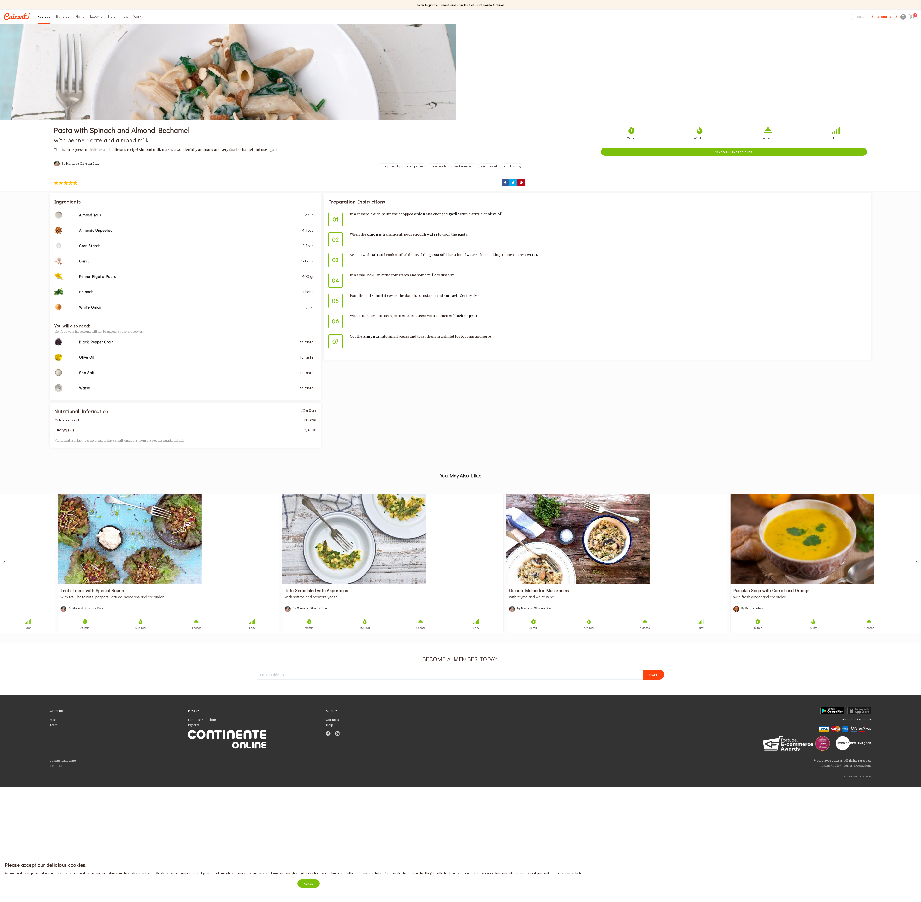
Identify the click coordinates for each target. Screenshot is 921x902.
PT (52, 766)
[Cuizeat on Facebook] (328, 734)
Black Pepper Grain (96, 341)
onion (419, 213)
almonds (371, 336)
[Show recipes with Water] (58, 387)
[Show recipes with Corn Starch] (58, 245)
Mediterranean (464, 166)
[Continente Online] (253, 734)
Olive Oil (86, 357)
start (653, 674)
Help (112, 16)
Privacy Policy (831, 765)
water (432, 234)
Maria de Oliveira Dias (82, 163)
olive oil (495, 213)
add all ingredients (733, 152)
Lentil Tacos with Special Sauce (47, 590)
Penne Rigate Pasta (98, 276)
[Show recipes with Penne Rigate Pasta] (58, 275)
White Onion (90, 306)
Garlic (84, 260)
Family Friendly (389, 166)
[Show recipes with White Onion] (58, 306)
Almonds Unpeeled (95, 230)
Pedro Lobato (710, 608)
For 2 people (415, 166)
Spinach (86, 291)
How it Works (132, 16)
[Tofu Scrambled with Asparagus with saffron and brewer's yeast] (348, 539)
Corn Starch (89, 245)
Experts (96, 16)
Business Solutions (202, 720)
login (860, 16)
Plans (79, 16)
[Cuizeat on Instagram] (337, 734)
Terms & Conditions (857, 765)
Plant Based (489, 166)
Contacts (332, 720)
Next (916, 562)
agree (308, 883)
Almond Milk (90, 214)
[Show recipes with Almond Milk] (58, 214)
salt (374, 254)
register (884, 16)
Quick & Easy (512, 166)
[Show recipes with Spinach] (58, 291)
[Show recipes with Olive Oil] (58, 356)
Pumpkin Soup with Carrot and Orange (727, 590)
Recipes (44, 16)
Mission (56, 720)
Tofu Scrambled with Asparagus (272, 590)
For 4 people (438, 166)
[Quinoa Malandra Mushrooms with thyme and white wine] (572, 539)
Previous (4, 562)
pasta (463, 234)
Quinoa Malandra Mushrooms (495, 590)
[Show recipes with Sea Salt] (58, 372)
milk (431, 275)
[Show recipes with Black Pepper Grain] (58, 341)
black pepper (465, 315)
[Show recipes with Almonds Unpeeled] (58, 229)
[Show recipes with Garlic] (58, 260)
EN (59, 766)
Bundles (63, 16)
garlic (454, 213)
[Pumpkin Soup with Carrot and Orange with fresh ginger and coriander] (797, 539)
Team (54, 725)
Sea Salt (86, 372)
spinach (451, 295)
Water (84, 387)
